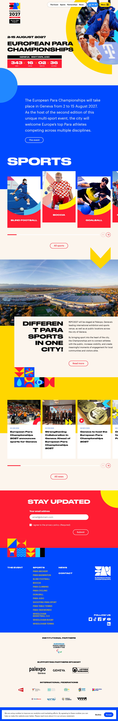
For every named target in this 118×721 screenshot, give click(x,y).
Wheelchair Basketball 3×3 (41, 614)
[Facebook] (99, 619)
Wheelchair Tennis (43, 623)
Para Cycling (40, 590)
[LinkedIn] (109, 624)
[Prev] (103, 234)
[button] (103, 234)
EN (90, 5)
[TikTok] (95, 619)
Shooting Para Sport (45, 602)
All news (59, 476)
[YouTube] (109, 619)
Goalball (38, 594)
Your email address (40, 511)
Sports (62, 5)
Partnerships (72, 5)
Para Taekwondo (42, 610)
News (81, 5)
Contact (65, 573)
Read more (78, 363)
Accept (109, 715)
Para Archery (40, 571)
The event (34, 140)
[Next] (108, 234)
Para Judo (38, 598)
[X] (104, 619)
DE (96, 5)
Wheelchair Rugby (43, 620)
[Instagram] (90, 619)
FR (93, 5)
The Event (54, 5)
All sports (59, 245)
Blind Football (41, 579)
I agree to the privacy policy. (51, 525)
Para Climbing (41, 586)
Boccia (37, 583)
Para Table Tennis (42, 606)
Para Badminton (42, 575)
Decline (98, 715)
